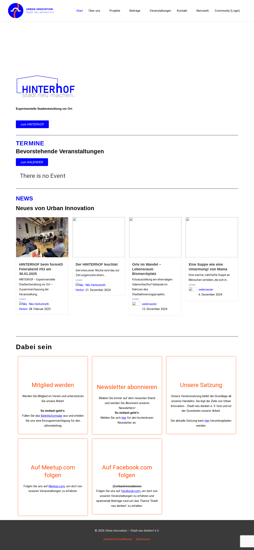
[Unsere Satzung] (201, 371)
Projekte (115, 10)
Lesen (22, 299)
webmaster (149, 304)
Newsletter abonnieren (127, 386)
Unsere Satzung (201, 384)
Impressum (143, 539)
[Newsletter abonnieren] (127, 373)
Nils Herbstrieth (39, 304)
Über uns (94, 10)
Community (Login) (227, 10)
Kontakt (182, 10)
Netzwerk (202, 10)
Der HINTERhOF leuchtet (97, 264)
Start (79, 10)
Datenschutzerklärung (118, 539)
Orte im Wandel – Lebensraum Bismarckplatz (146, 269)
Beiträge (135, 10)
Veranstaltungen (160, 10)
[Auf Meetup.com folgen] (53, 453)
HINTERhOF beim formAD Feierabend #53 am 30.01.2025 (41, 269)
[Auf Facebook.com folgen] (127, 453)
